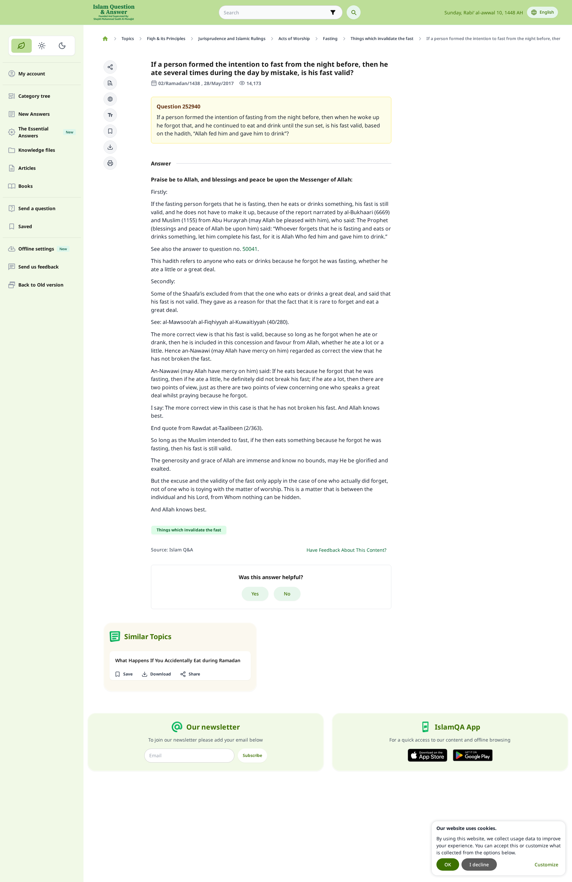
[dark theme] (62, 46)
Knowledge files (36, 150)
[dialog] (498, 848)
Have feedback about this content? (346, 550)
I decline (479, 864)
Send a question (36, 208)
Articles (27, 168)
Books (25, 186)
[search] (354, 12)
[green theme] (21, 46)
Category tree (34, 96)
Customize (546, 864)
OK (447, 864)
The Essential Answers (45, 132)
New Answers (34, 114)
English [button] (547, 12)
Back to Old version (40, 285)
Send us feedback (38, 267)
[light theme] (42, 46)
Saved (25, 227)
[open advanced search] (333, 12)
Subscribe (252, 755)
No (287, 593)
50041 (249, 249)
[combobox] (276, 12)
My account (31, 74)
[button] (110, 67)
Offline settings (42, 249)
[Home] (105, 38)
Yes (255, 593)
